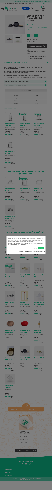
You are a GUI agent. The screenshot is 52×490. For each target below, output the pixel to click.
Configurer (11, 248)
